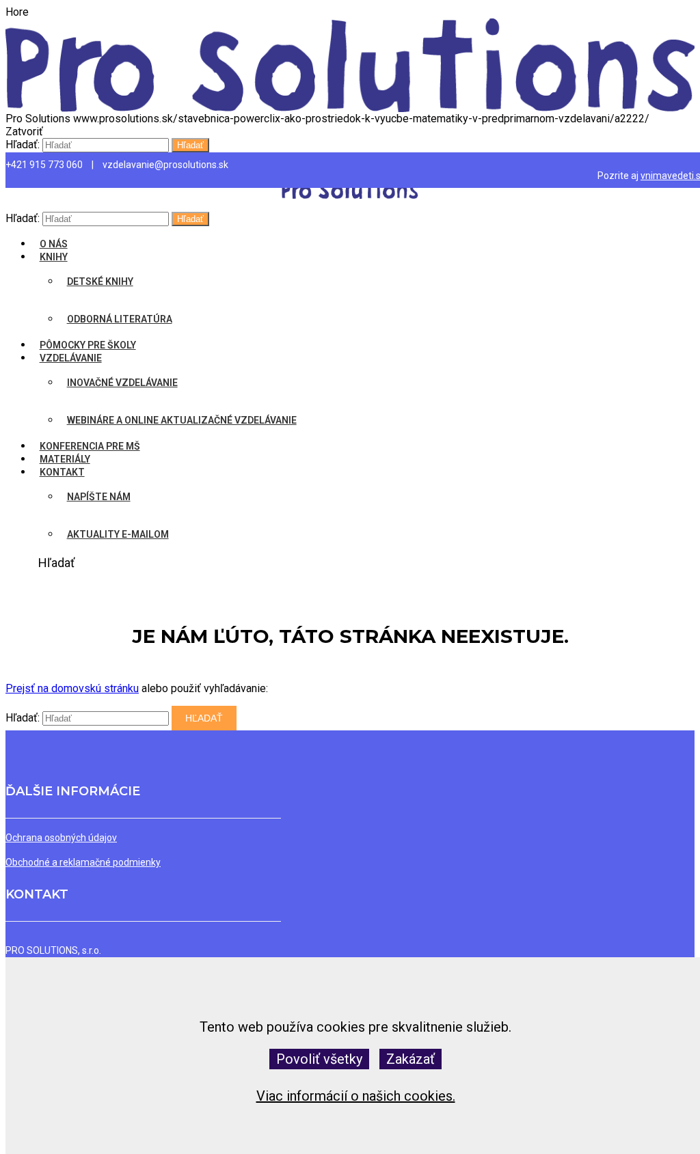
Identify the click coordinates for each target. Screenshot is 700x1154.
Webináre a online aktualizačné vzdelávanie (182, 420)
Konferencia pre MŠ (90, 446)
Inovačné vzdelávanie (122, 382)
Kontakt (62, 472)
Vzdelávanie (71, 358)
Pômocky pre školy (88, 345)
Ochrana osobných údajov (61, 837)
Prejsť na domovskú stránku (72, 688)
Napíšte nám (99, 496)
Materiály (65, 459)
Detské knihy (100, 281)
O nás (54, 243)
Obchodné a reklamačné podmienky (83, 862)
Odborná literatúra (119, 319)
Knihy (54, 256)
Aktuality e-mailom (118, 534)
